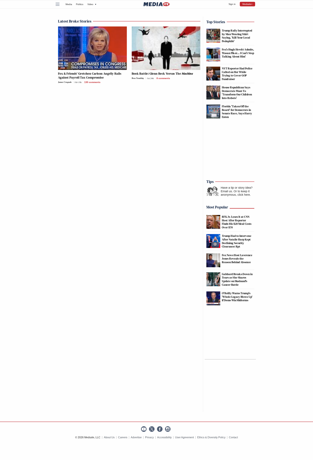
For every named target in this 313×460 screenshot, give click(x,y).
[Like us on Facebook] (159, 429)
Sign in (232, 4)
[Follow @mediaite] (151, 429)
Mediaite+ (247, 4)
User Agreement (184, 437)
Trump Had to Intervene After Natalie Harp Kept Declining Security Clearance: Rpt (236, 241)
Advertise (136, 437)
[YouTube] (143, 429)
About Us (109, 437)
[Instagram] (167, 429)
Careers (122, 437)
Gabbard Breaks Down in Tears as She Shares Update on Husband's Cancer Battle (237, 279)
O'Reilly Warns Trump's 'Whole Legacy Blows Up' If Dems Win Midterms (237, 296)
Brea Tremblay (138, 78)
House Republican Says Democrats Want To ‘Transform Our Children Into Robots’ (237, 92)
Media (69, 4)
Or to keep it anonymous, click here (235, 193)
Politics (79, 4)
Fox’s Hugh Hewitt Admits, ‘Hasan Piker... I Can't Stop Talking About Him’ (238, 52)
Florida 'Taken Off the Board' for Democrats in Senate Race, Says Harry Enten (237, 111)
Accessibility (164, 437)
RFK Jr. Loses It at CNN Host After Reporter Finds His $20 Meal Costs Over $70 (237, 222)
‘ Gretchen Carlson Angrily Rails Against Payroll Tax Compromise (89, 75)
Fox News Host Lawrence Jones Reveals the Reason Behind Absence (237, 258)
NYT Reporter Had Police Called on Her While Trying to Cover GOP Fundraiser (237, 73)
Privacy (149, 437)
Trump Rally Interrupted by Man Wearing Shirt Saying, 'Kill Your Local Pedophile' (237, 35)
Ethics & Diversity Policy (211, 437)
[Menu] (59, 4)
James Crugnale (65, 82)
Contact (233, 437)
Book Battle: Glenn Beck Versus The (162, 73)
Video (91, 4)
